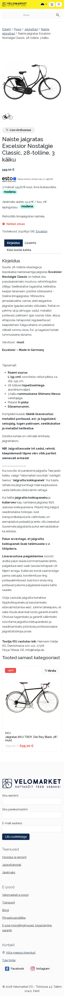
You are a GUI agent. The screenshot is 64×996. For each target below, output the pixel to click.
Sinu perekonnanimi (15, 809)
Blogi (5, 910)
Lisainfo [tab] (30, 243)
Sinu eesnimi (10, 795)
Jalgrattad (31, 29)
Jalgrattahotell (11, 865)
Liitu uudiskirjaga (16, 836)
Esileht (6, 29)
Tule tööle (8, 960)
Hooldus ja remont (14, 857)
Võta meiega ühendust (21, 952)
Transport (8, 902)
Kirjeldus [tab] (13, 243)
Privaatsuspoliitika (14, 917)
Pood (17, 29)
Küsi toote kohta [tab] (19, 250)
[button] (59, 4)
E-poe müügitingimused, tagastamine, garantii (27, 928)
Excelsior (41, 231)
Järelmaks (8, 872)
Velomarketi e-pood (15, 895)
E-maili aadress (12, 823)
